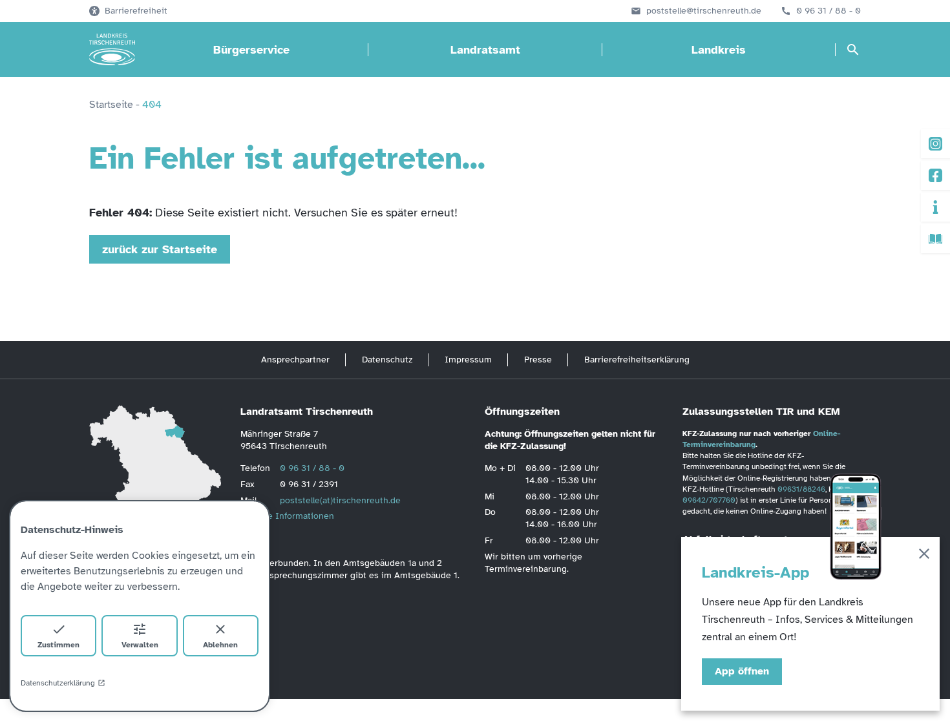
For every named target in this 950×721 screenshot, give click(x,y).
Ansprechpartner (295, 359)
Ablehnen (220, 644)
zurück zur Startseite (159, 249)
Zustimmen (58, 644)
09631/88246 (801, 489)
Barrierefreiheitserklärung (637, 359)
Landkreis (718, 50)
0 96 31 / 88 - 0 (828, 11)
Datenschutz (387, 359)
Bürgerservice (251, 50)
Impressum (468, 359)
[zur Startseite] (112, 50)
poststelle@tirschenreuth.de (703, 11)
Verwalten (139, 644)
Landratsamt (485, 50)
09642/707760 (708, 500)
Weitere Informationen (287, 515)
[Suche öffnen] (853, 49)
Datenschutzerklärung (58, 682)
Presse (538, 359)
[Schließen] (924, 556)
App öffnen (742, 671)
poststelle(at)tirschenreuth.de (340, 500)
